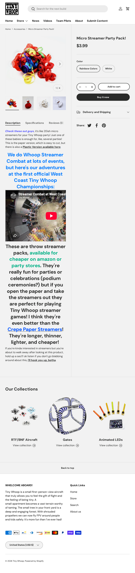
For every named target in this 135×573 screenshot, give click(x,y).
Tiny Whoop (18, 561)
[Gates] (67, 416)
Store (73, 498)
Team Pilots (63, 21)
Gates (67, 440)
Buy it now (103, 97)
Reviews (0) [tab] (56, 123)
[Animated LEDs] (111, 416)
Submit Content (97, 21)
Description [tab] (12, 123)
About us (75, 511)
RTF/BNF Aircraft (24, 440)
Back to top (67, 467)
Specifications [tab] (34, 123)
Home (9, 21)
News (35, 21)
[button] (127, 8)
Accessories (19, 29)
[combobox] (68, 8)
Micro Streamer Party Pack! (41, 29)
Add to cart (114, 86)
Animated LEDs (111, 440)
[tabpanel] (35, 245)
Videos (47, 21)
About (79, 21)
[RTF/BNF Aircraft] (24, 416)
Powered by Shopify (34, 561)
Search (74, 505)
